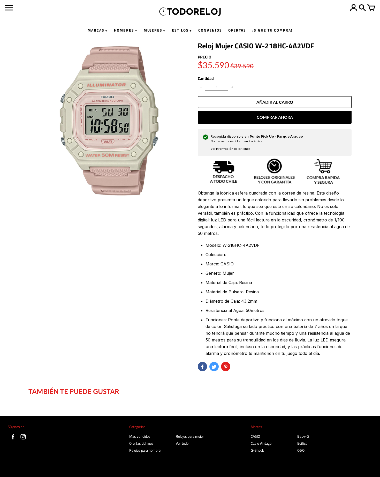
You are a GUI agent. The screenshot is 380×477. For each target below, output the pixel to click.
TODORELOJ (42, 470)
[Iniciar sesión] (354, 8)
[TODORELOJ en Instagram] (23, 440)
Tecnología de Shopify (356, 469)
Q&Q (301, 450)
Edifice (302, 443)
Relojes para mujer (190, 436)
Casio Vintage (261, 443)
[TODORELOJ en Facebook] (13, 440)
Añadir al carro (274, 102)
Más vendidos (139, 436)
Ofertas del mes (141, 443)
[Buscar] (362, 8)
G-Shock (257, 450)
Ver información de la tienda (230, 149)
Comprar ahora (275, 117)
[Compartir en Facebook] (202, 366)
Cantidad (206, 78)
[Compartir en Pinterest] (225, 366)
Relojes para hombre (145, 450)
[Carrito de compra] (371, 8)
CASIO (255, 436)
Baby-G (303, 436)
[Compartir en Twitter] (214, 366)
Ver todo (182, 443)
